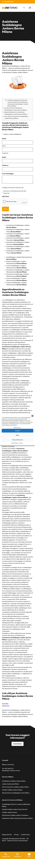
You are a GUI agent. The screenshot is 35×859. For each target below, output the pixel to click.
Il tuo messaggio (8, 173)
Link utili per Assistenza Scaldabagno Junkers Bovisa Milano (16, 117)
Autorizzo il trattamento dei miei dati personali (14, 192)
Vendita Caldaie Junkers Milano (12, 790)
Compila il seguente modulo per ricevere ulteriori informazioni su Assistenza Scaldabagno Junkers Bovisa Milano (18, 103)
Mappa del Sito (7, 834)
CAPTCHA (5, 196)
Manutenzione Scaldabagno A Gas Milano (15, 793)
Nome (4, 146)
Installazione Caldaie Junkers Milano (14, 781)
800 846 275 (8, 1)
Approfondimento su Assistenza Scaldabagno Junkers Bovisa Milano (16, 113)
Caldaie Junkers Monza (9, 812)
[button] (32, 416)
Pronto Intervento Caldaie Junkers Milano (15, 787)
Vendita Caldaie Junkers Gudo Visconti (14, 809)
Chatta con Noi (15, 770)
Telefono (5, 165)
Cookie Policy (14, 442)
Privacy (21, 442)
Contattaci (17, 744)
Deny (17, 435)
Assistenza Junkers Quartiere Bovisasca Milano (17, 818)
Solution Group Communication (17, 840)
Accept (17, 430)
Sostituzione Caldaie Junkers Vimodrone (15, 815)
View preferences (17, 440)
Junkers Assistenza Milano (10, 784)
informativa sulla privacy (16, 187)
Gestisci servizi (17, 427)
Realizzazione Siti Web (17, 838)
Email (4, 157)
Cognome (5, 153)
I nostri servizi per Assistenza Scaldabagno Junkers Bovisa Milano (15, 109)
